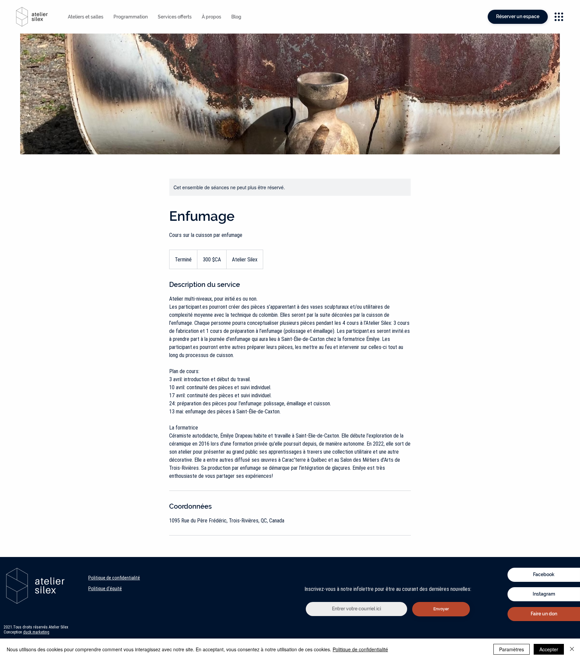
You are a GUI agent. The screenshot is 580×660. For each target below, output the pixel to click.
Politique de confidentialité (114, 578)
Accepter (548, 649)
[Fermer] (572, 649)
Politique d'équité (105, 589)
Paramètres (511, 649)
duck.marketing (36, 631)
